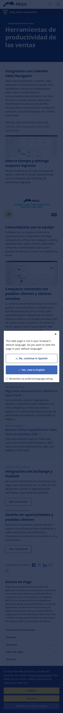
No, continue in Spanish (33, 358)
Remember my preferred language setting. (31, 378)
